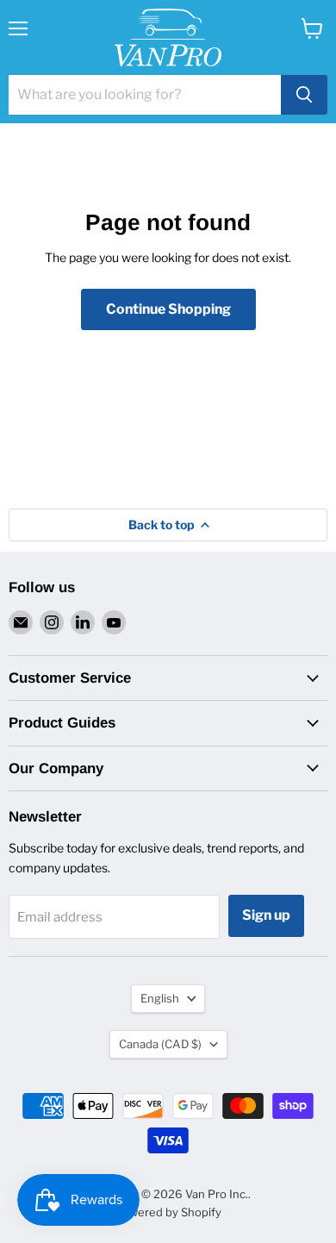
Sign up (266, 915)
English (159, 998)
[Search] (304, 95)
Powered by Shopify (168, 1212)
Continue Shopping (168, 309)
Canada (160, 1044)
